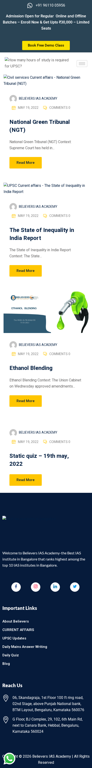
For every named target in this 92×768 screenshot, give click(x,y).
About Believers (15, 621)
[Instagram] (35, 587)
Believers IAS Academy (38, 98)
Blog (6, 663)
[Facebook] (16, 587)
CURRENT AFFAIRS (18, 629)
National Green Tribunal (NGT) (39, 126)
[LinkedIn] (55, 587)
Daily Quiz (10, 655)
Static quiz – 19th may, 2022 (39, 460)
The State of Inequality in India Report (41, 234)
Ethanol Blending (31, 368)
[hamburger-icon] (82, 63)
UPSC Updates (14, 638)
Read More (26, 162)
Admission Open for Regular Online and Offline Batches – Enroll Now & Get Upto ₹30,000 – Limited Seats (46, 22)
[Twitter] (74, 587)
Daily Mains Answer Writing (24, 646)
